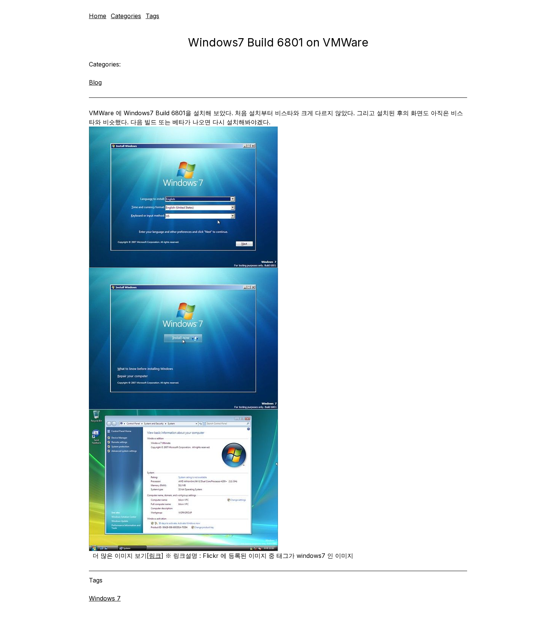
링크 (155, 555)
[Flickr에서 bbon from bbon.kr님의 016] (278, 480)
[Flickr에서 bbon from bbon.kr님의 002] (278, 338)
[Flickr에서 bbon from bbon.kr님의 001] (278, 197)
